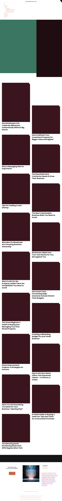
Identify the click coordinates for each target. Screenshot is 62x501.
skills (48, 483)
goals (43, 479)
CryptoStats (8, 8)
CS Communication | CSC (10, 12)
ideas (50, 479)
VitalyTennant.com (30, 499)
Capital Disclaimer (30, 497)
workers (52, 475)
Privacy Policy (24, 497)
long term (53, 481)
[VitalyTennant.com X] (30, 493)
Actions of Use (38, 497)
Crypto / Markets (39, 496)
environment (44, 485)
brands (46, 479)
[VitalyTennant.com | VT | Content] (34, 493)
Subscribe (6, 14)
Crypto (6, 7)
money (56, 475)
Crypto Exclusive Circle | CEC (10, 9)
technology (44, 477)
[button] (61, 1)
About (6, 13)
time (54, 473)
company (43, 475)
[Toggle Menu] (4, 3)
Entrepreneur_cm (23, 496)
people (48, 475)
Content (6, 5)
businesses (44, 473)
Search (6, 16)
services (48, 477)
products (53, 477)
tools (53, 479)
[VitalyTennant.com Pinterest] (32, 493)
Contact (6, 15)
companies (50, 473)
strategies (44, 483)
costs (49, 481)
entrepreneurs (44, 481)
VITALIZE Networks (31, 496)
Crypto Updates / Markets (10, 10)
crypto (51, 483)
